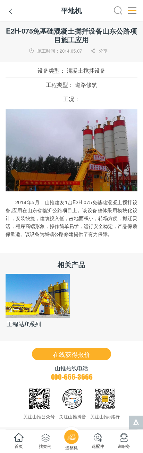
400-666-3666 (72, 377)
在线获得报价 (71, 354)
